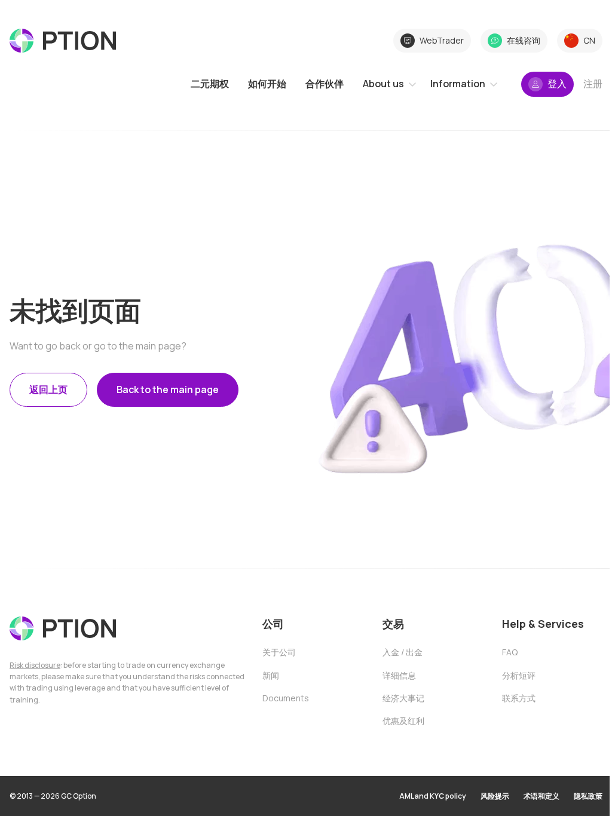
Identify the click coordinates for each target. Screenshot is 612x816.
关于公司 (279, 652)
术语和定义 (541, 796)
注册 (592, 83)
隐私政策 (588, 796)
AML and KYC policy (432, 796)
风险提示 (495, 796)
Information (457, 83)
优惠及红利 (403, 720)
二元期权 (210, 83)
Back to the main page (168, 389)
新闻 (270, 675)
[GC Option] (63, 628)
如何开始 (267, 83)
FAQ (510, 652)
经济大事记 (403, 698)
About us (383, 83)
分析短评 (519, 675)
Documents (285, 698)
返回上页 (48, 389)
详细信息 (399, 675)
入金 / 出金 (402, 652)
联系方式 (519, 698)
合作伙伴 (324, 83)
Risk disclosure (35, 665)
